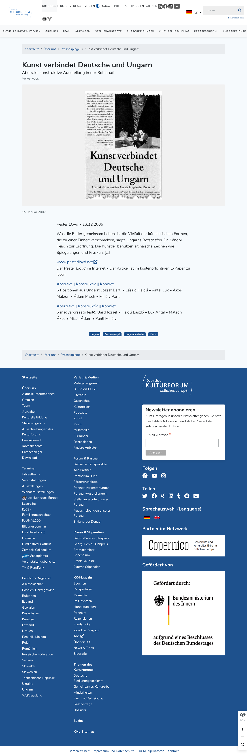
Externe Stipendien (87, 567)
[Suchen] (239, 10)
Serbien (27, 660)
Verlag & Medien (82, 6)
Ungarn (94, 334)
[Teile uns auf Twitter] (146, 496)
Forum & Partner (86, 458)
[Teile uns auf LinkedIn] (172, 496)
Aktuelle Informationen (22, 31)
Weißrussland (32, 695)
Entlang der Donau (87, 521)
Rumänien (29, 648)
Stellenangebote (108, 31)
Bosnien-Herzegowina (38, 590)
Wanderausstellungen (38, 492)
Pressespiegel (112, 334)
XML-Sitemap (84, 731)
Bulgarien (29, 596)
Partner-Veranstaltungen (91, 488)
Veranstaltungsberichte (38, 561)
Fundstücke (82, 624)
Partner (150, 6)
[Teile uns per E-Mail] (197, 496)
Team (66, 31)
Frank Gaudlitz (84, 561)
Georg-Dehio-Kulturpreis (91, 538)
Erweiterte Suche (236, 17)
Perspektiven (83, 589)
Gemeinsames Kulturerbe (91, 686)
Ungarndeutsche (134, 334)
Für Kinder (81, 436)
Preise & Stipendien (129, 6)
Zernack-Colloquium (36, 550)
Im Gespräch (83, 601)
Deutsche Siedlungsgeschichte (88, 678)
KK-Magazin (83, 577)
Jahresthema (31, 474)
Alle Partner (82, 470)
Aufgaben (82, 31)
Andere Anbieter (85, 447)
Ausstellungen (32, 486)
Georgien (28, 607)
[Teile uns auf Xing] (164, 496)
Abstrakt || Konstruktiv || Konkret (85, 284)
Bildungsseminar (34, 526)
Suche (78, 721)
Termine (63, 6)
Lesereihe (29, 503)
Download (29, 458)
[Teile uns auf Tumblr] (180, 496)
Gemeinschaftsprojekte (90, 464)
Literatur (80, 395)
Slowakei (28, 666)
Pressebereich (205, 31)
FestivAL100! (31, 520)
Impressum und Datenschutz (113, 751)
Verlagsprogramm (86, 383)
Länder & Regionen (36, 578)
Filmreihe (28, 538)
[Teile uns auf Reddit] (188, 496)
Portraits (80, 613)
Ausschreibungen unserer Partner (92, 513)
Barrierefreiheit (79, 751)
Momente (80, 595)
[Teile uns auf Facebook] (155, 496)
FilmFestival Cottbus (36, 544)
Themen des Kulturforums (83, 667)
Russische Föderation (37, 654)
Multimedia (81, 430)
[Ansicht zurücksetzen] (243, 744)
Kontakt (173, 751)
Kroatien (28, 619)
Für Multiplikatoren (150, 751)
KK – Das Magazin (87, 630)
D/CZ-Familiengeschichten (36, 512)
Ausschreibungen (140, 31)
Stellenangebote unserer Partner (91, 502)
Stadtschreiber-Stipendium (85, 552)
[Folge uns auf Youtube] (155, 475)
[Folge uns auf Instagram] (164, 475)
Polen (26, 642)
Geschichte (82, 401)
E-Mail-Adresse (158, 435)
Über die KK (82, 642)
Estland (27, 601)
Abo (77, 636)
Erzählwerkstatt (33, 532)
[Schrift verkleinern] (242, 737)
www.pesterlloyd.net (75, 262)
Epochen (80, 583)
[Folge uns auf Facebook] (146, 475)
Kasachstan (30, 613)
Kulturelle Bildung (174, 31)
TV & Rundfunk (33, 567)
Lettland (28, 625)
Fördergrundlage (85, 482)
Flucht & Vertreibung (88, 698)
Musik (78, 424)
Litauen (27, 631)
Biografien (81, 653)
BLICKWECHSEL (86, 389)
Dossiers (80, 710)
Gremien (51, 31)
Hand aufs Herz (85, 607)
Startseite (29, 377)
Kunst (153, 334)
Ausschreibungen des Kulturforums (37, 432)
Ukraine (27, 683)
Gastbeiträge (83, 704)
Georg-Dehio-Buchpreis (91, 544)
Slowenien (29, 672)
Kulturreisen (82, 407)
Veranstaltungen (34, 480)
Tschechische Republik (38, 678)
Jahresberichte (32, 446)
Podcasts (80, 412)
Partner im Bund (85, 476)
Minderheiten (83, 692)
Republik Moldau (34, 637)
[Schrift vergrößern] (242, 729)
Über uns (49, 6)
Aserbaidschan (33, 584)
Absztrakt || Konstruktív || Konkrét (86, 306)
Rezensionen (83, 442)
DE (196, 13)
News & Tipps (84, 648)
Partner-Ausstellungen (90, 493)
